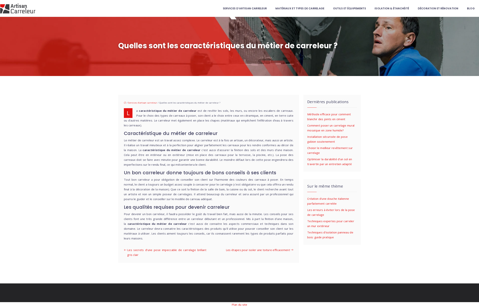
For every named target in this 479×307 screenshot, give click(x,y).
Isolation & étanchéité (392, 8)
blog (471, 8)
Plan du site (239, 304)
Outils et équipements (349, 8)
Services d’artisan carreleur (245, 8)
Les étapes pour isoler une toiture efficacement (258, 250)
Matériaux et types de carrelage (299, 8)
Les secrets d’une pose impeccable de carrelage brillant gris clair (166, 252)
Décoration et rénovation (438, 8)
